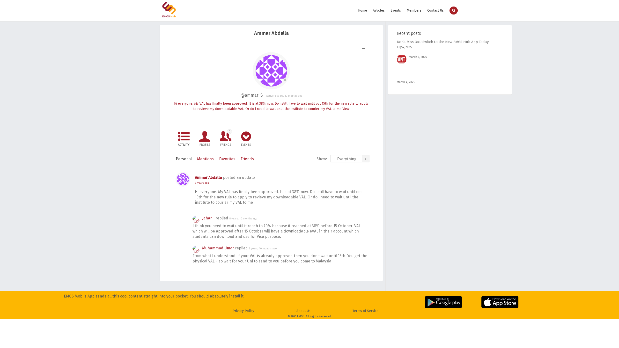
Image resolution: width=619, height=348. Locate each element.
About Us (303, 311)
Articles (379, 10)
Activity (184, 144)
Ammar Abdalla (208, 177)
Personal (184, 159)
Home (362, 10)
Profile (204, 144)
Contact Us (435, 10)
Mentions (205, 159)
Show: (322, 159)
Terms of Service (365, 311)
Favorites (227, 159)
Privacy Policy (243, 311)
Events (396, 10)
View (345, 109)
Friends (225, 138)
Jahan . (208, 218)
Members (414, 10)
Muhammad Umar (218, 248)
